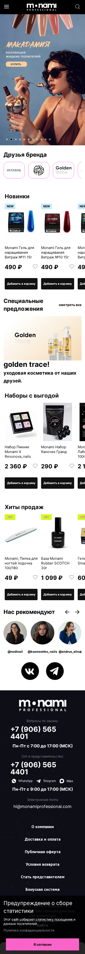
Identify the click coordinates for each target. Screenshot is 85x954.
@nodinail (15, 651)
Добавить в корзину (21, 283)
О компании (42, 826)
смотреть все (70, 304)
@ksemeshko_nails (42, 651)
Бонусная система (43, 889)
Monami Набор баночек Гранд (54, 449)
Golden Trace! (27, 364)
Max (70, 781)
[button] (7, 139)
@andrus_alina (70, 651)
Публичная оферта (42, 851)
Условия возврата (42, 864)
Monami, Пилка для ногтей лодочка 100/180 (21, 563)
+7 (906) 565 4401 (33, 733)
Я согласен (42, 944)
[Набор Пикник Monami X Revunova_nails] (21, 422)
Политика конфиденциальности (29, 930)
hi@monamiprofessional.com (42, 806)
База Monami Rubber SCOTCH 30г (55, 563)
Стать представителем (42, 876)
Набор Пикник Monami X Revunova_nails (18, 452)
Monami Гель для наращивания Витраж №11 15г (19, 252)
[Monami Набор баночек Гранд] (57, 422)
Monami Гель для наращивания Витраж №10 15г (55, 252)
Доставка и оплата (42, 839)
